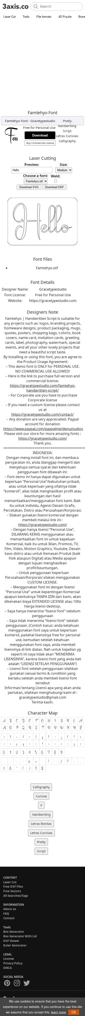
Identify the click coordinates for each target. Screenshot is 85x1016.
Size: (64, 164)
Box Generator (13, 932)
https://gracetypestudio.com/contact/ (42, 414)
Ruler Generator (15, 945)
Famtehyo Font (16, 121)
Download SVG (29, 187)
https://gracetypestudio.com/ (42, 438)
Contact (9, 918)
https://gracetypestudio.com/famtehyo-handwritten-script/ (42, 388)
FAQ (6, 914)
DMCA (7, 968)
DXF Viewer (11, 941)
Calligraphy (67, 141)
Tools (26, 16)
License (8, 959)
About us (9, 909)
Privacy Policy (12, 963)
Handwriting (67, 126)
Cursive (41, 796)
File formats (43, 16)
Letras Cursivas (67, 136)
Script (67, 131)
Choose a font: (35, 175)
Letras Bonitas (41, 824)
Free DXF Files (13, 886)
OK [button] (73, 1012)
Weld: (55, 176)
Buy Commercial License (40, 143)
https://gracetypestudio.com (52, 300)
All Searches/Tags (15, 896)
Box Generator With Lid (20, 936)
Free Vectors (12, 891)
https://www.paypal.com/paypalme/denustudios (43, 428)
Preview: (31, 164)
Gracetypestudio (43, 121)
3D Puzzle (64, 16)
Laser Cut (9, 16)
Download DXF (54, 187)
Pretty (67, 121)
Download (40, 135)
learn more (58, 1012)
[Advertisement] (42, 65)
